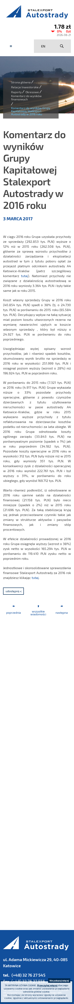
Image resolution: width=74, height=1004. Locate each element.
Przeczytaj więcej (47, 985)
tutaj (24, 276)
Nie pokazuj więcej (59, 980)
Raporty (16, 92)
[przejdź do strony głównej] (37, 11)
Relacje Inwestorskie (25, 87)
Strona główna (21, 82)
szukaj (61, 46)
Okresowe (32, 92)
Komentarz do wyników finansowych (26, 97)
